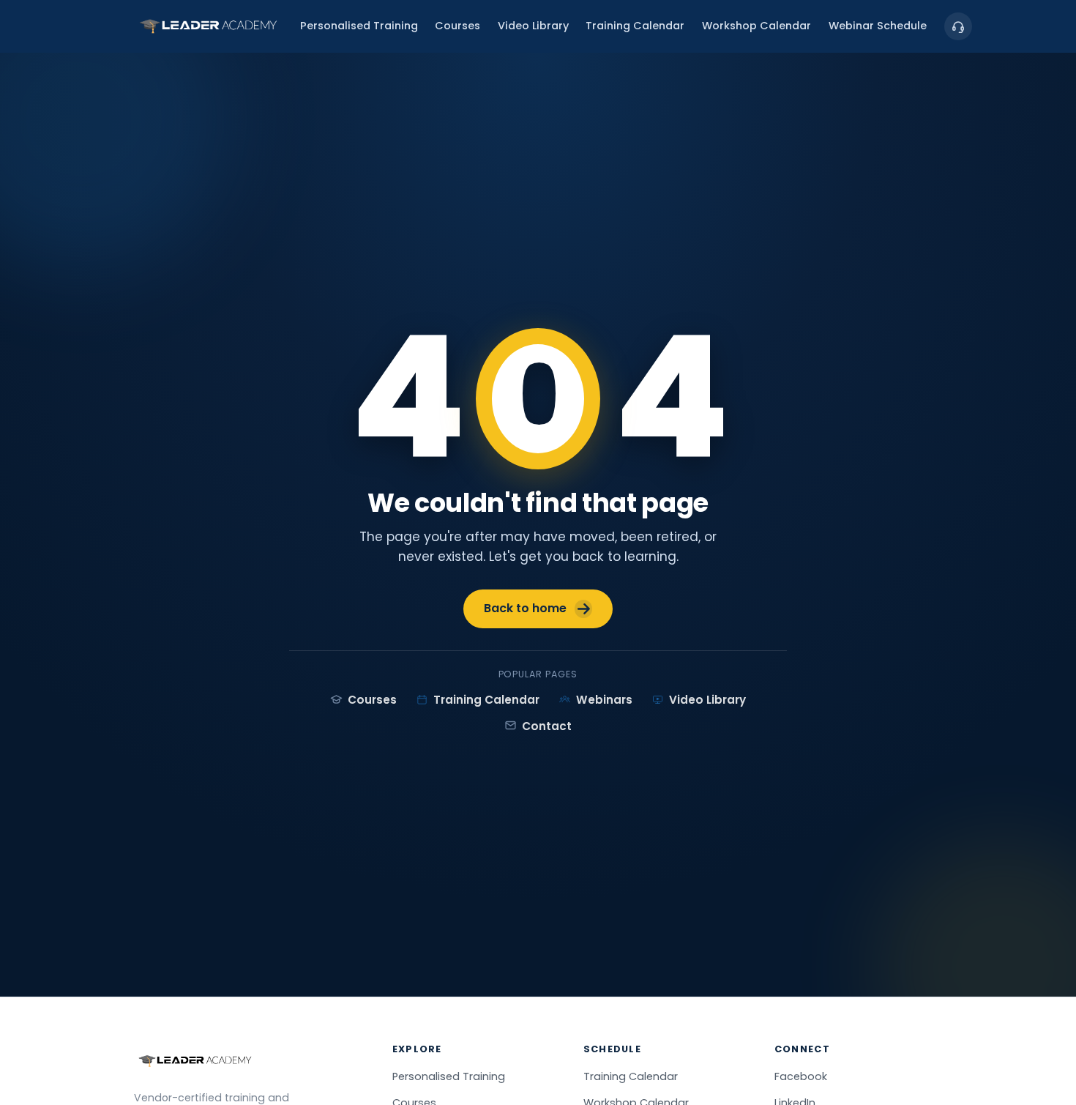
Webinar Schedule (878, 26)
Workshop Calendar (756, 26)
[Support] (958, 26)
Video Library (533, 26)
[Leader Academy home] (208, 26)
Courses (457, 26)
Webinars (604, 699)
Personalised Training (359, 26)
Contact (547, 726)
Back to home (525, 608)
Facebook (800, 1076)
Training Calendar (635, 26)
